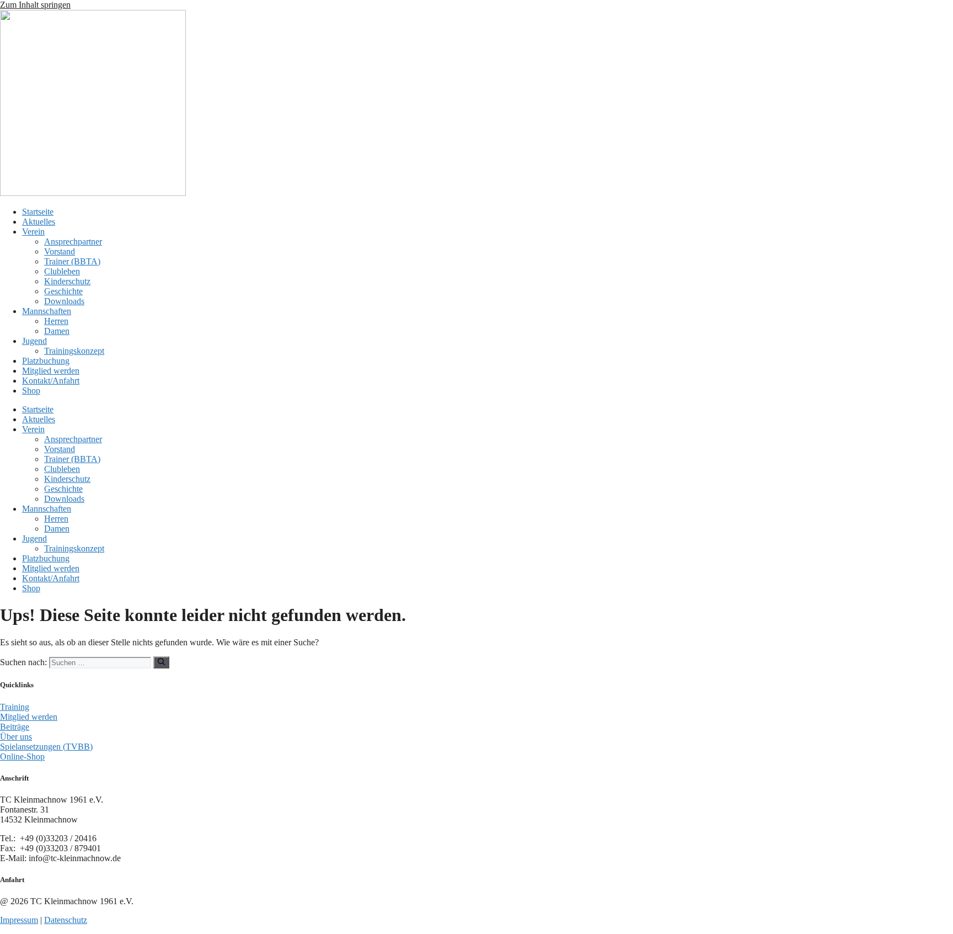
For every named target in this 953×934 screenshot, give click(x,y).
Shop (31, 390)
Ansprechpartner (73, 241)
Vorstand (59, 251)
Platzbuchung (45, 360)
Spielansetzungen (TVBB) (46, 746)
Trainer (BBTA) (72, 261)
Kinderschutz (67, 281)
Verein (33, 231)
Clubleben (62, 271)
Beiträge (14, 726)
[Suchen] (161, 662)
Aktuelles (38, 221)
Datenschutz (65, 920)
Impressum (19, 920)
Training (14, 707)
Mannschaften (46, 311)
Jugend (34, 341)
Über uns (16, 736)
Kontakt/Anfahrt (50, 380)
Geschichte (63, 291)
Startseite (37, 211)
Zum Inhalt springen (35, 4)
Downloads (64, 301)
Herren (56, 321)
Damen (56, 331)
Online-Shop (22, 756)
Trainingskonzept (74, 350)
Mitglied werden (50, 370)
